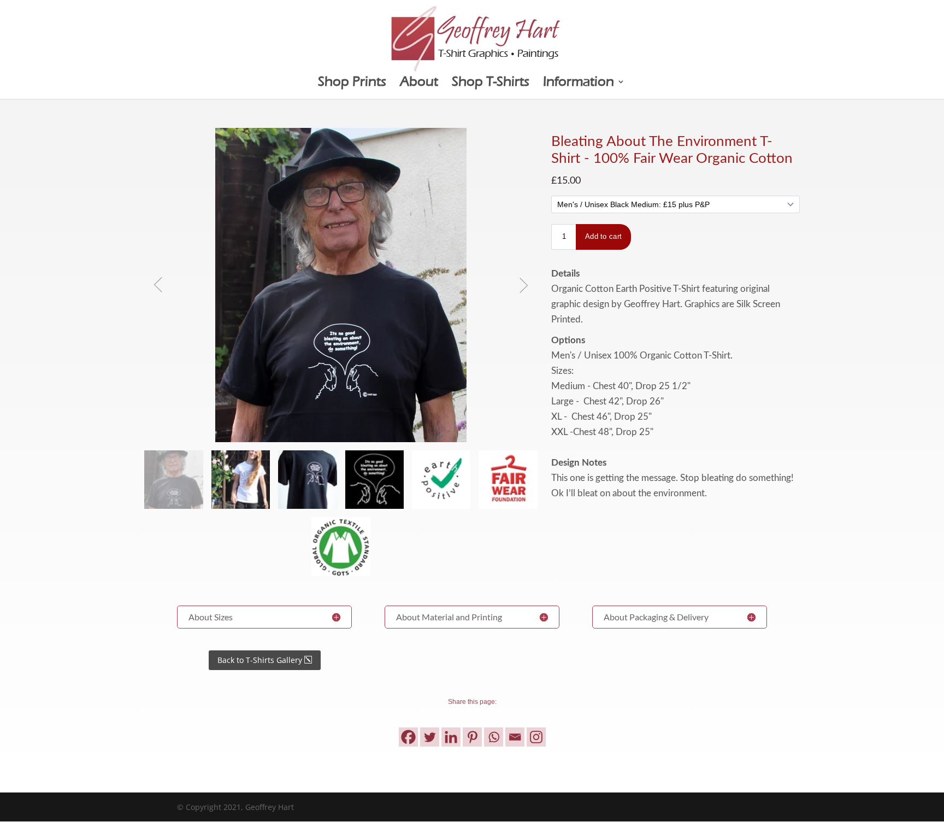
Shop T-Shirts (490, 83)
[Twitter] (429, 737)
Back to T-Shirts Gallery (259, 660)
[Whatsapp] (493, 737)
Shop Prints (352, 83)
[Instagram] (536, 737)
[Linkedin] (451, 737)
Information (578, 83)
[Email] (514, 737)
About (419, 83)
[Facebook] (408, 737)
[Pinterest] (472, 737)
